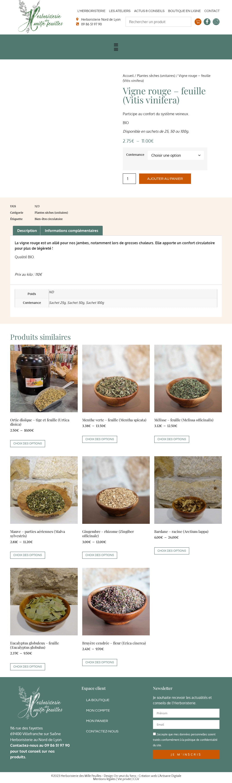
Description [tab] (27, 230)
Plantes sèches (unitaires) (156, 75)
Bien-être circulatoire (49, 219)
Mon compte (98, 710)
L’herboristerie (91, 11)
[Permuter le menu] (116, 44)
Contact (212, 11)
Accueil (128, 75)
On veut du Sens (125, 776)
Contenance (135, 154)
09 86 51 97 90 (57, 745)
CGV (136, 779)
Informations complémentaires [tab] (71, 230)
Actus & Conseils (149, 11)
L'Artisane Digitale (169, 776)
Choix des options (27, 443)
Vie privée (124, 779)
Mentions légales (104, 779)
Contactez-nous (102, 731)
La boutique (97, 700)
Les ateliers (119, 11)
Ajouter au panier (165, 179)
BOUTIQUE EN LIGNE (184, 11)
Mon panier (97, 721)
